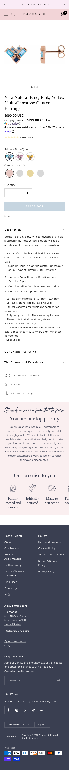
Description (12, 229)
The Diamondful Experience (24, 362)
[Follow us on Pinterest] (25, 710)
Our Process (11, 548)
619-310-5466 (21, 630)
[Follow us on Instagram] (17, 710)
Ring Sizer (10, 581)
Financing (10, 588)
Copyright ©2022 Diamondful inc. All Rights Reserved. (40, 737)
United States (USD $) (18, 724)
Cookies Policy (46, 548)
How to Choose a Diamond (14, 573)
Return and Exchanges (26, 375)
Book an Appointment (12, 556)
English (40, 724)
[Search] (13, 14)
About (8, 541)
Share (7, 215)
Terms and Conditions (51, 554)
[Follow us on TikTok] (33, 710)
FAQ (7, 594)
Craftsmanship (13, 565)
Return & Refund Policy (48, 563)
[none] (9, 156)
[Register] (59, 680)
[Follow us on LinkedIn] (42, 710)
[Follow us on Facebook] (8, 710)
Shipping (16, 384)
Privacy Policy (46, 571)
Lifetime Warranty (22, 393)
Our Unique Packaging (20, 351)
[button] (34, 121)
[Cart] (63, 14)
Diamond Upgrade (49, 541)
